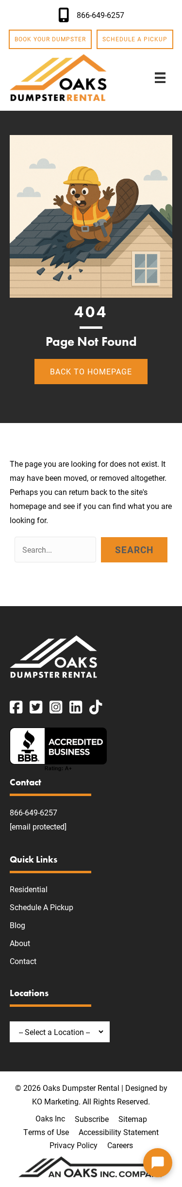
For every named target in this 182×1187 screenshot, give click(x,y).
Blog (17, 925)
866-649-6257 (33, 812)
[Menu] (160, 77)
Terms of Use (46, 1132)
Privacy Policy (74, 1145)
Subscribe (92, 1119)
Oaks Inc (50, 1118)
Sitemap (132, 1119)
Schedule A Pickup (41, 907)
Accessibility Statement (119, 1132)
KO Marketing (55, 1101)
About (20, 943)
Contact (23, 961)
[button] (134, 549)
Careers (120, 1145)
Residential (29, 889)
